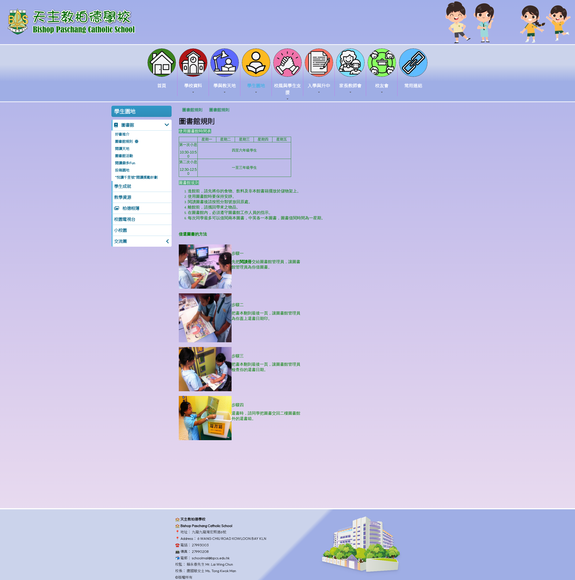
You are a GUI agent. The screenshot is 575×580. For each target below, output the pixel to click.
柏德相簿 (130, 208)
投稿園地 (122, 170)
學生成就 (122, 186)
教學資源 (122, 197)
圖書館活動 (124, 156)
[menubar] (206, 110)
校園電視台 (124, 219)
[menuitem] (192, 110)
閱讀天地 (122, 148)
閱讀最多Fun (125, 163)
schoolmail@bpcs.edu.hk (211, 558)
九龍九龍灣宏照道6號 (209, 532)
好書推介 (122, 134)
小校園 (120, 230)
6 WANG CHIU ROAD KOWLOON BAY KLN (231, 538)
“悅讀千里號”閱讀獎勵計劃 (136, 177)
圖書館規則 (124, 141)
